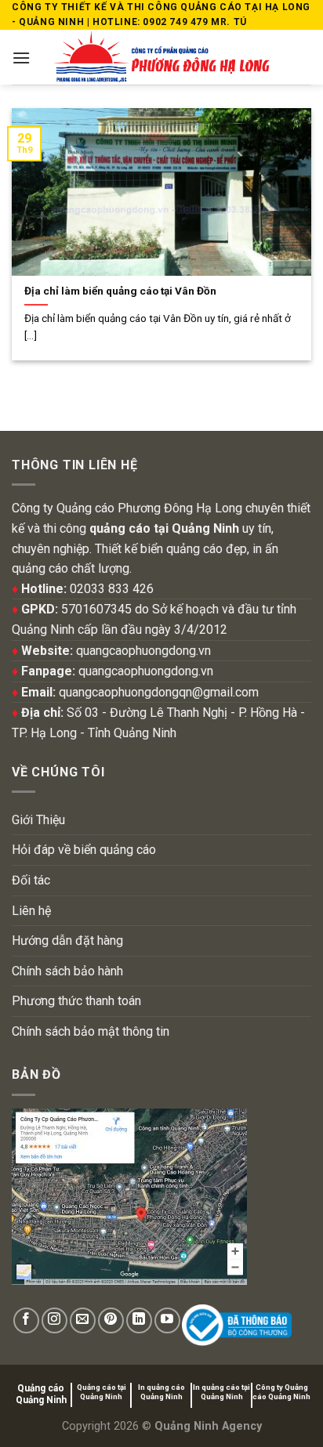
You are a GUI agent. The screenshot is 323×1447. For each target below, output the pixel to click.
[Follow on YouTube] (167, 1320)
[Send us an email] (83, 1320)
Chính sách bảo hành (67, 971)
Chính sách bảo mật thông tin (90, 1031)
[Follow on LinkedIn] (139, 1320)
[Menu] (21, 57)
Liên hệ (31, 910)
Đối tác (31, 880)
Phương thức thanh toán (76, 1000)
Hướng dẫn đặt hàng (67, 940)
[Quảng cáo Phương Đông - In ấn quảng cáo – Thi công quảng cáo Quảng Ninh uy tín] (162, 57)
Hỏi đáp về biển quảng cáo (84, 849)
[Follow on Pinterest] (111, 1320)
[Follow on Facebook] (26, 1320)
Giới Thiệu (38, 819)
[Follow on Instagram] (54, 1320)
